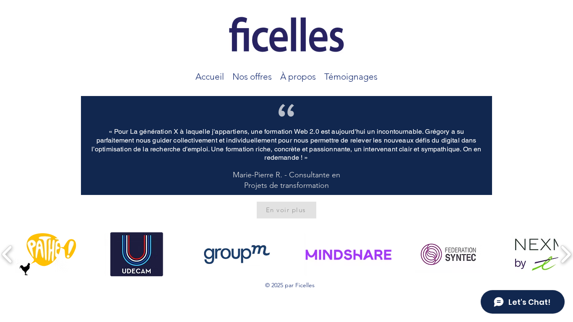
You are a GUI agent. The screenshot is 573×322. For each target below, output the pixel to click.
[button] (252, 75)
